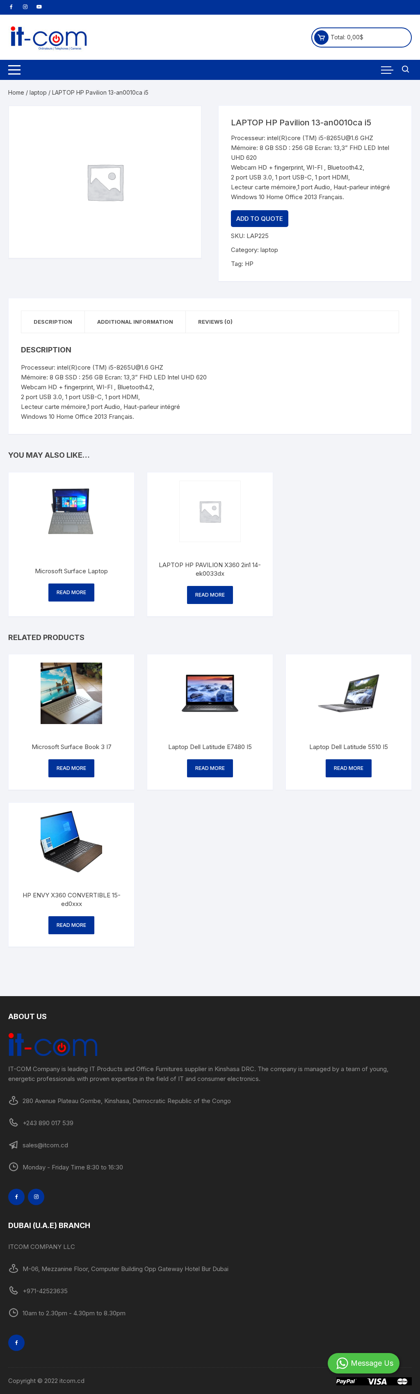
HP (249, 264)
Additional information (135, 321)
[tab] (53, 322)
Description (53, 321)
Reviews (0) (215, 321)
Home (16, 92)
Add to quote (259, 218)
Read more (71, 592)
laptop (38, 92)
